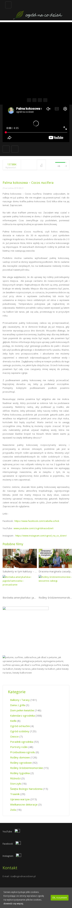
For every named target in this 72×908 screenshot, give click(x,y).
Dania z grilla (17, 705)
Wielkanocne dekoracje (24, 804)
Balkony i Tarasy (20, 700)
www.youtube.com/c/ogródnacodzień (33, 528)
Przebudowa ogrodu (22, 752)
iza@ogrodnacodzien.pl (23, 876)
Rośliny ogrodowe (21, 762)
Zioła (13, 809)
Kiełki (13, 720)
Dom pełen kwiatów (22, 710)
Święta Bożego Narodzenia (26, 788)
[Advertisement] (36, 58)
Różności (15, 778)
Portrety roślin (19, 747)
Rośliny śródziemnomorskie (26, 768)
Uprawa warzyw (20, 799)
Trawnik (15, 794)
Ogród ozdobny (19, 731)
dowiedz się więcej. (13, 903)
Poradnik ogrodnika (21, 741)
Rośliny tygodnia (20, 773)
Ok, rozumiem (59, 897)
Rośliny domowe (20, 757)
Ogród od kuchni (20, 726)
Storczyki (15, 783)
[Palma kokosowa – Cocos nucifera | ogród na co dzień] (37, 10)
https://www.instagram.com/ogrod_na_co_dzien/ (41, 535)
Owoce (14, 736)
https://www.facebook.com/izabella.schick (37, 521)
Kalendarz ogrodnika (22, 715)
